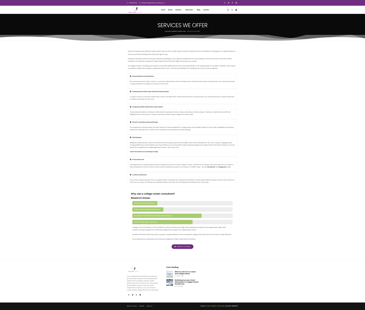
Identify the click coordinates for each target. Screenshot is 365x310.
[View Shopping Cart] (228, 10)
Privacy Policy (132, 306)
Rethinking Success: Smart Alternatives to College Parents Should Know (187, 282)
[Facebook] (225, 3)
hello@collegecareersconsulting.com (153, 3)
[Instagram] (232, 3)
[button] (182, 246)
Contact (149, 306)
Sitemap (141, 306)
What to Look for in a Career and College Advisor (185, 273)
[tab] (182, 76)
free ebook (211, 167)
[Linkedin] (236, 3)
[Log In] (236, 10)
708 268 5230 (133, 3)
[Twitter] (229, 3)
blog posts (222, 167)
